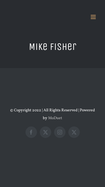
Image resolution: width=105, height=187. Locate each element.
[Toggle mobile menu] (94, 17)
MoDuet (55, 118)
